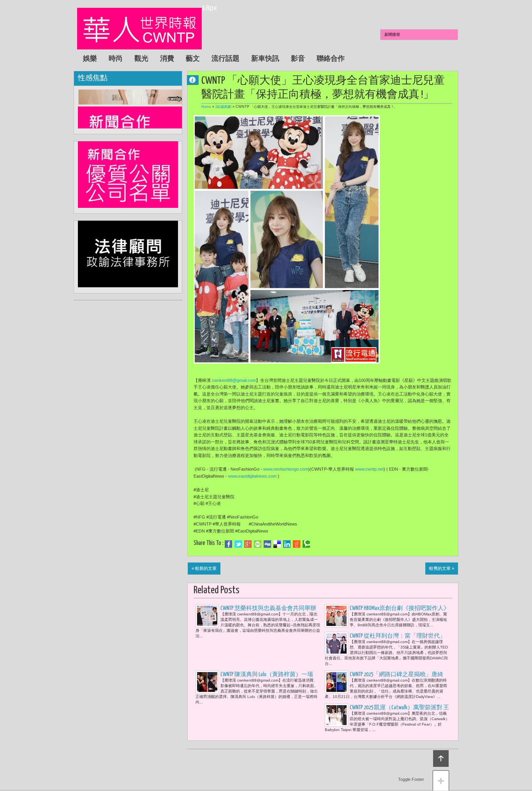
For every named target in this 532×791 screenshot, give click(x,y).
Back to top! (441, 758)
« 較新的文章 (204, 568)
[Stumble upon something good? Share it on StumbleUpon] (257, 544)
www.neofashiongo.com (285, 469)
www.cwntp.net (369, 469)
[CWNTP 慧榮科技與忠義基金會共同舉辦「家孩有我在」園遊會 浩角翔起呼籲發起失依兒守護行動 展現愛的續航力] (207, 616)
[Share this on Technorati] (306, 544)
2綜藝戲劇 (223, 107)
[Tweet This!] (238, 544)
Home (206, 107)
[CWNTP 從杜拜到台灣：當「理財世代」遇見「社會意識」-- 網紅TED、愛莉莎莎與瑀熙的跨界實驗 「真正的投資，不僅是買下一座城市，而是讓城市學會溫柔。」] (336, 643)
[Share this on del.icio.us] (277, 544)
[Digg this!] (267, 544)
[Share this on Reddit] (296, 544)
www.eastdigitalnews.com (252, 476)
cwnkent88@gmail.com (234, 380)
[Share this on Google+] (248, 544)
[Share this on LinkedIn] (287, 544)
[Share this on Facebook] (228, 544)
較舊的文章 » (441, 568)
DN (196, 80)
